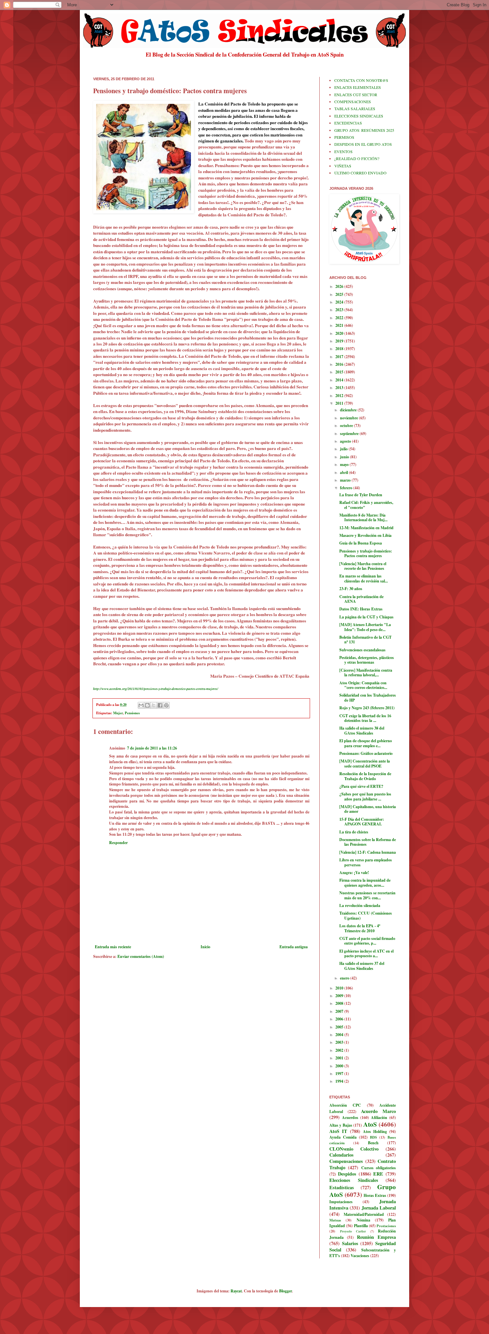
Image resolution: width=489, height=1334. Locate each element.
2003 (339, 1042)
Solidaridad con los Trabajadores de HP (367, 697)
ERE (378, 1173)
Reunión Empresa (376, 1236)
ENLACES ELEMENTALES (357, 87)
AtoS (370, 1124)
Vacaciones (360, 1255)
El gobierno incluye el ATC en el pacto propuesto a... (366, 953)
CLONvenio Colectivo (354, 1148)
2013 (339, 387)
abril (344, 472)
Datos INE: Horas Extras (361, 609)
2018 (339, 348)
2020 (339, 333)
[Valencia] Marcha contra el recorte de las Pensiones (362, 566)
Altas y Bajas (340, 1125)
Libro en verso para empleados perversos (365, 862)
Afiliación (379, 1117)
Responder (118, 842)
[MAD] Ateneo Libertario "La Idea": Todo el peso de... (365, 627)
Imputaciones (341, 1202)
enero (345, 978)
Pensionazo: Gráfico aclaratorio (366, 753)
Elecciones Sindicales (353, 1180)
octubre (347, 425)
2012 (339, 395)
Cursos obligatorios (378, 1168)
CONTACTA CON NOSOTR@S (361, 80)
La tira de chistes (353, 832)
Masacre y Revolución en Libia (365, 535)
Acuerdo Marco (378, 1111)
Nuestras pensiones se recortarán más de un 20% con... (367, 895)
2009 (339, 996)
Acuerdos (350, 1117)
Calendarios (341, 1154)
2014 (339, 380)
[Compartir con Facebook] (160, 705)
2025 (339, 294)
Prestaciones (386, 1225)
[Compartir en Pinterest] (166, 705)
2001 (339, 1058)
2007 (339, 1011)
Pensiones (132, 713)
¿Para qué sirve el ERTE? (361, 786)
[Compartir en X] (153, 705)
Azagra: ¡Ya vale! (354, 872)
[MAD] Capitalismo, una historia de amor (367, 809)
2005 (339, 1027)
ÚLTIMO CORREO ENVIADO (360, 172)
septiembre (350, 433)
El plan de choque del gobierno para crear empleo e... (365, 743)
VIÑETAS (342, 165)
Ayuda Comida (343, 1137)
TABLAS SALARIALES (354, 108)
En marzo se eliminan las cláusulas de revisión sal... (363, 578)
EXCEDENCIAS (348, 122)
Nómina (363, 1220)
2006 (339, 1019)
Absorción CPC (345, 1105)
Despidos (347, 1173)
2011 (339, 403)
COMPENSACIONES (352, 101)
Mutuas (335, 1220)
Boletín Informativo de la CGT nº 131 (365, 639)
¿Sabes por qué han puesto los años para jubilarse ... (365, 796)
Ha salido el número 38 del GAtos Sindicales (361, 730)
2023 (339, 310)
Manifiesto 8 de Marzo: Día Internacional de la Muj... (363, 517)
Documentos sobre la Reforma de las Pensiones (367, 842)
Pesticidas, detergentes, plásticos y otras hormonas (366, 660)
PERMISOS (344, 137)
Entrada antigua (293, 947)
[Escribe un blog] (147, 705)
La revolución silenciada (359, 905)
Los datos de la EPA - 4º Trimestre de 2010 (359, 928)
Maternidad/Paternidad (364, 1214)
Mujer (118, 713)
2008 (339, 1003)
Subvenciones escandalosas (362, 650)
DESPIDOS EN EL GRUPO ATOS (363, 144)
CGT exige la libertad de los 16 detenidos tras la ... (365, 718)
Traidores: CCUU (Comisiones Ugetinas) (365, 915)
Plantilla (361, 1225)
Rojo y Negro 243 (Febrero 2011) (367, 708)
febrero (346, 488)
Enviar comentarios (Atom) (140, 956)
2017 (339, 356)
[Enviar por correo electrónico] (141, 705)
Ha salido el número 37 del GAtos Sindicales (361, 966)
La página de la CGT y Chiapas (366, 617)
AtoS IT (338, 1131)
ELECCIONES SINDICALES (358, 115)
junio (345, 457)
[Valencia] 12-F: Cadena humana (367, 852)
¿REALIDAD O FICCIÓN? (356, 158)
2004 (339, 1034)
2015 (339, 372)
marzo (346, 480)
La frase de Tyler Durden (360, 495)
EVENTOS (343, 151)
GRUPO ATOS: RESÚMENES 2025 (364, 130)
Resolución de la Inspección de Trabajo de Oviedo (365, 776)
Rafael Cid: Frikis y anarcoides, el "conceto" (366, 505)
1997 (339, 1073)
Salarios (350, 1243)
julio (344, 449)
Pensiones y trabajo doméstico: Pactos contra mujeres (365, 553)
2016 (339, 364)
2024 (339, 302)
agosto (346, 441)
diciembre (349, 410)
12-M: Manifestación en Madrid (366, 528)
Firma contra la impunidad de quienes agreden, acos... (365, 882)
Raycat (236, 1291)
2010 (339, 988)
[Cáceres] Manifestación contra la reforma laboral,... (365, 672)
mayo (345, 464)
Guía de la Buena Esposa (360, 543)
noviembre (349, 418)
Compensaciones (346, 1161)
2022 (339, 318)
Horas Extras (375, 1195)
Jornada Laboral (379, 1207)
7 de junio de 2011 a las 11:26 (152, 748)
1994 (339, 1081)
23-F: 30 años (350, 588)
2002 (339, 1050)
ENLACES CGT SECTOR (355, 94)
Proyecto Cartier (353, 1231)
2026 (339, 286)
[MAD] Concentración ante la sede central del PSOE (364, 763)
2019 (339, 341)
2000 (339, 1066)
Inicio (205, 947)
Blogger (285, 1291)
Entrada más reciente (113, 947)
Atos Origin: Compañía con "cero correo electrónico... (363, 685)
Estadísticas (341, 1187)
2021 (339, 325)
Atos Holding (375, 1131)
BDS (373, 1137)
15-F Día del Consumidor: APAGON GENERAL (361, 821)
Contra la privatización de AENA (361, 599)
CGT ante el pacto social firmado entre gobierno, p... (367, 941)
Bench (373, 1143)
